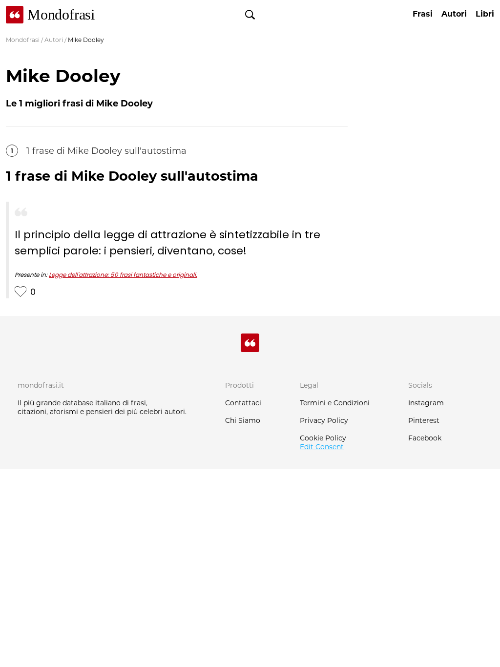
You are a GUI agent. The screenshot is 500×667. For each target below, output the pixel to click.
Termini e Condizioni (335, 402)
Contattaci (243, 402)
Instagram (426, 402)
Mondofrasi (23, 39)
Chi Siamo (242, 420)
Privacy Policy (324, 420)
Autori (53, 39)
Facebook (424, 438)
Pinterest (423, 420)
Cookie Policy (323, 438)
